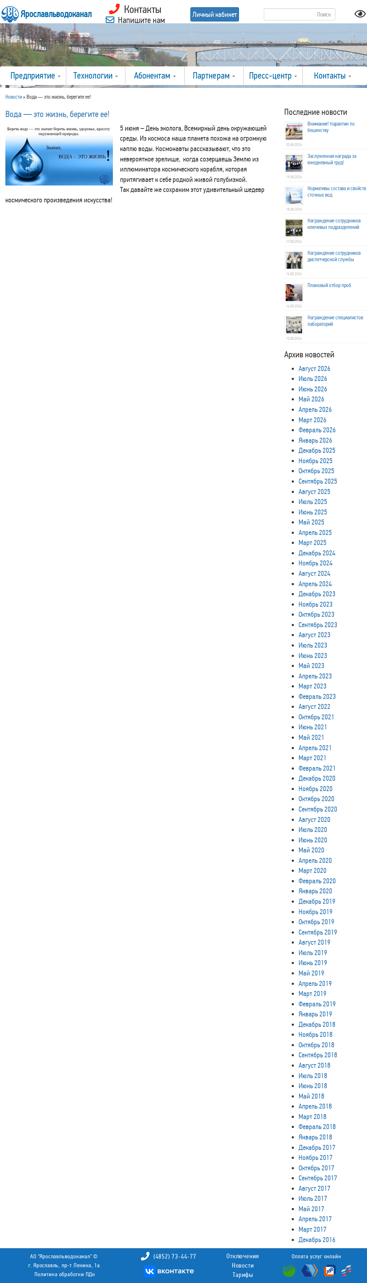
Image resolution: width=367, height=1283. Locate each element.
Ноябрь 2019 (316, 911)
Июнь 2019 (313, 962)
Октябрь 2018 (316, 1044)
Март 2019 (313, 993)
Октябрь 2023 (316, 614)
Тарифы (243, 1275)
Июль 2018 (313, 1075)
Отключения (243, 1256)
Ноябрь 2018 (316, 1034)
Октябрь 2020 (316, 798)
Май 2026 (311, 399)
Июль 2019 (313, 952)
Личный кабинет (214, 14)
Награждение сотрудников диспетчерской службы (334, 256)
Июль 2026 (313, 378)
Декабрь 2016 (317, 1239)
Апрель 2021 (315, 747)
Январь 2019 (315, 1014)
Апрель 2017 (315, 1218)
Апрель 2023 (315, 676)
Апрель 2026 (315, 409)
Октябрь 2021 (316, 717)
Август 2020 (314, 819)
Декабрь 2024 (317, 553)
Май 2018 (311, 1096)
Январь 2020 (315, 891)
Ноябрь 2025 (316, 460)
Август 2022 (314, 706)
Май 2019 (311, 973)
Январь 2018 (315, 1137)
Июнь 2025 (313, 512)
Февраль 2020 (317, 881)
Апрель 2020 (315, 860)
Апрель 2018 (315, 1106)
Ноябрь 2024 (316, 563)
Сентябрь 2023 (318, 624)
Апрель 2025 (315, 532)
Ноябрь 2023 (316, 604)
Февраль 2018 (317, 1126)
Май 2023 (311, 665)
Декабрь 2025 (317, 450)
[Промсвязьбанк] (329, 1270)
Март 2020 (313, 870)
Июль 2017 (313, 1198)
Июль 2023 (313, 645)
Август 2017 (314, 1188)
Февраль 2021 (317, 768)
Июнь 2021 (313, 727)
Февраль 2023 (317, 696)
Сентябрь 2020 (318, 809)
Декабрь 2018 (317, 1024)
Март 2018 (313, 1116)
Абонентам (153, 75)
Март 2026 (313, 419)
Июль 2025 (313, 501)
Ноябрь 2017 (316, 1157)
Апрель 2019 (315, 983)
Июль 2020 (313, 829)
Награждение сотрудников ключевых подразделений (334, 223)
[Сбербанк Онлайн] (289, 1270)
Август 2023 (314, 634)
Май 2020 (311, 850)
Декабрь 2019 (317, 901)
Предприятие (33, 75)
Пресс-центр (271, 75)
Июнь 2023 (313, 655)
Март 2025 (313, 542)
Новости (243, 1265)
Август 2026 (314, 368)
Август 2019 (314, 942)
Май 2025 (311, 522)
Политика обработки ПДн (64, 1274)
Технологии (93, 75)
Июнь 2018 (313, 1085)
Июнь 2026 (313, 389)
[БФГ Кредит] (345, 1270)
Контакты (331, 75)
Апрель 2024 (315, 583)
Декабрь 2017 (317, 1147)
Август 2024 (314, 573)
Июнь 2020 (313, 840)
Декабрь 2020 (317, 778)
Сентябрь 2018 (318, 1055)
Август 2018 (314, 1065)
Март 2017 (313, 1229)
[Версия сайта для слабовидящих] (360, 16)
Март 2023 (313, 686)
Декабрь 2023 (317, 593)
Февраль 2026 (317, 430)
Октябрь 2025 (316, 470)
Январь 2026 (315, 440)
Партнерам (212, 75)
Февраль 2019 (317, 1004)
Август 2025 (314, 491)
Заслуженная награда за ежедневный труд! (332, 159)
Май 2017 (311, 1208)
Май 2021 (311, 737)
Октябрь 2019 (316, 921)
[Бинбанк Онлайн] (308, 1270)
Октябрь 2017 (316, 1168)
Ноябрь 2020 (316, 788)
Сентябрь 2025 (318, 481)
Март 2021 (313, 757)
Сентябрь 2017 (318, 1178)
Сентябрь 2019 (318, 932)
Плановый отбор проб (329, 285)
